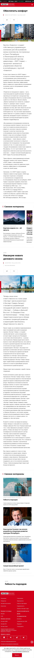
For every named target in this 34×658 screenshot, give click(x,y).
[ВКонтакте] (13, 20)
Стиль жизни (7, 527)
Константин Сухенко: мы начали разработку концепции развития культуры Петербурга (15, 531)
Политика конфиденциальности (8, 641)
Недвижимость (20, 606)
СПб (2, 616)
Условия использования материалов (9, 644)
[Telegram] (23, 637)
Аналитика (3, 606)
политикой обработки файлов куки (21, 651)
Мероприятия (20, 601)
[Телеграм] (6, 20)
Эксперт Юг (4, 623)
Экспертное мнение (6, 603)
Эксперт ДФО (4, 621)
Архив (18, 613)
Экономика (3, 598)
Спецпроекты (20, 626)
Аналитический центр (23, 611)
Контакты (19, 618)
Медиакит (19, 623)
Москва (2, 613)
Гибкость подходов (10, 500)
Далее (4, 252)
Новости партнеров (9, 497)
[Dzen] (4, 637)
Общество (6, 226)
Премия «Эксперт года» (23, 608)
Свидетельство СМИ (22, 621)
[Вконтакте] (10, 637)
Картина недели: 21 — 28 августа (12, 229)
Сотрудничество (21, 616)
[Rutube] (17, 637)
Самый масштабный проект (13, 566)
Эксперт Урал (4, 626)
